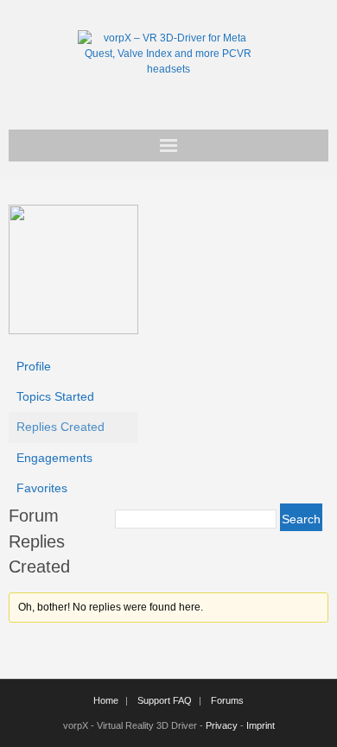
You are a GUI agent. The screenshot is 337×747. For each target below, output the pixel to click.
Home (105, 700)
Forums (227, 700)
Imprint (260, 725)
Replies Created (60, 427)
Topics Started (55, 396)
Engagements (54, 458)
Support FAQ (164, 700)
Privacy (222, 725)
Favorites (41, 488)
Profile (33, 366)
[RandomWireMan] (73, 330)
